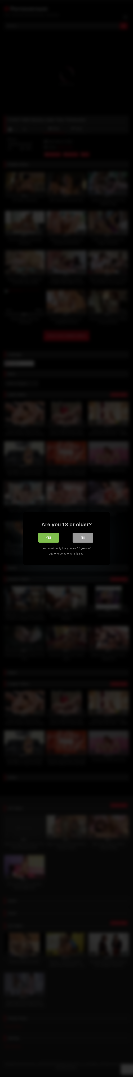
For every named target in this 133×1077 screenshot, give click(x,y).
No (83, 537)
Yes (49, 537)
